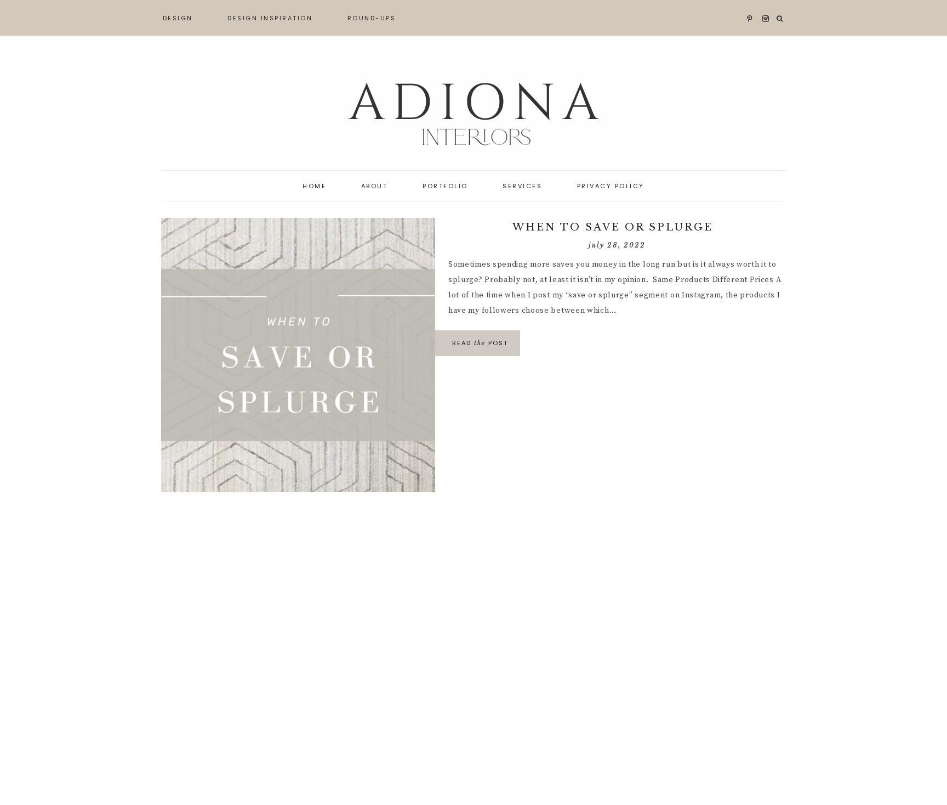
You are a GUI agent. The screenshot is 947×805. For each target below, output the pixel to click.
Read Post (480, 343)
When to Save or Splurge (617, 227)
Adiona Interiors (473, 104)
